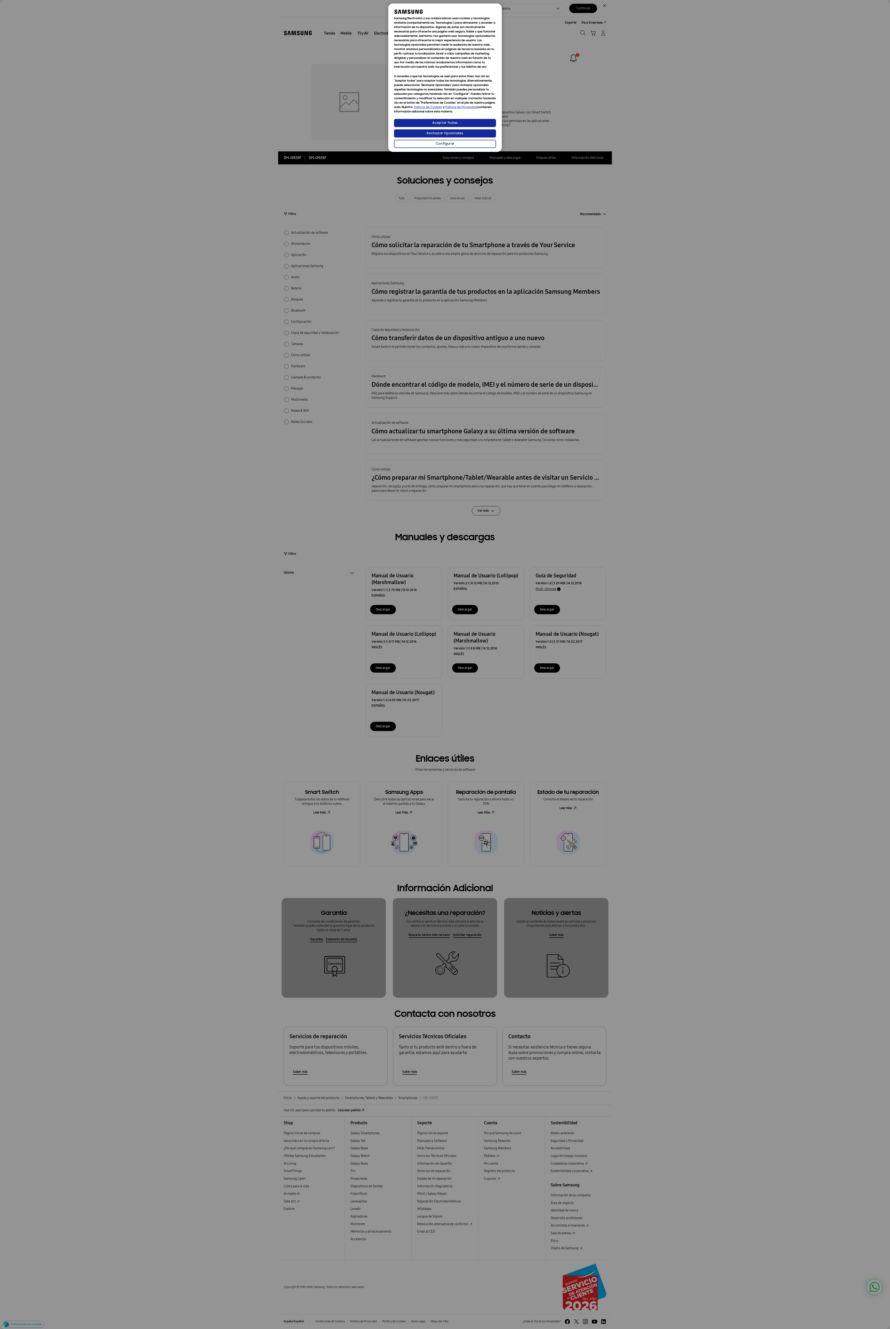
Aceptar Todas (445, 123)
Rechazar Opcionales (445, 133)
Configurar (445, 144)
